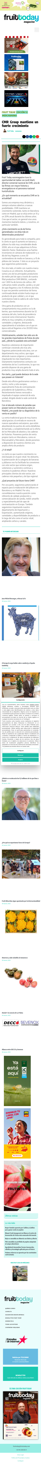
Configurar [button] (20, 1461)
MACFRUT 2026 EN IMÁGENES (20, 1263)
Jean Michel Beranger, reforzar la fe (14, 599)
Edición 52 (22, 112)
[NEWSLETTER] (21, 1371)
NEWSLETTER (20, 1375)
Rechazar (20, 755)
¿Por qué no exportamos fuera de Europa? (16, 843)
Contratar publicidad (12, 1327)
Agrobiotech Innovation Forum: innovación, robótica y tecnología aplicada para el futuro (20, 1248)
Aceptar (20, 759)
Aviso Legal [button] (20, 1455)
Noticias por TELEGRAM (20, 1357)
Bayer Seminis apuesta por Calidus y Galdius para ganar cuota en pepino (20, 1229)
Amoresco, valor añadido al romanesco (15, 958)
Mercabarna (9, 115)
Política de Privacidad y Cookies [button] (21, 1458)
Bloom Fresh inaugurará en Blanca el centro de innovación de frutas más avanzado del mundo (20, 1234)
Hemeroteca (9, 1321)
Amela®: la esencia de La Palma (12, 1013)
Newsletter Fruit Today (13, 1318)
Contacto (8, 1311)
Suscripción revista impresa (14, 1315)
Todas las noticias (11, 1324)
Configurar (20, 750)
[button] (4, 30)
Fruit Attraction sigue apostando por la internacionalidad (21, 901)
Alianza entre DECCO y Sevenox (12, 1049)
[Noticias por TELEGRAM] (21, 1353)
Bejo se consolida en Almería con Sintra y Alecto (21, 1239)
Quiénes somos (10, 1308)
